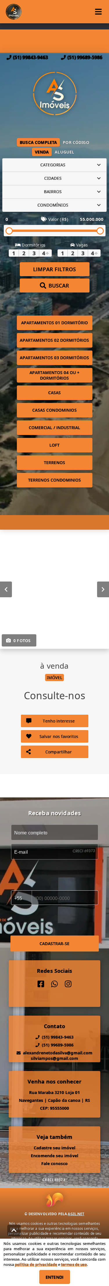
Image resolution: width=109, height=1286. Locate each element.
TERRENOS (54, 462)
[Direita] (103, 589)
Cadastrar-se (54, 943)
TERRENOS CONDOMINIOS (54, 480)
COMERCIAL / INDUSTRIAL (54, 427)
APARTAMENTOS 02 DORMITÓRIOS (54, 340)
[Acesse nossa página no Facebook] (40, 984)
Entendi (54, 1277)
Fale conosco (54, 1163)
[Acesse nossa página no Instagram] (68, 984)
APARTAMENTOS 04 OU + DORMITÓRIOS (55, 375)
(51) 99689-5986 (84, 57)
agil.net (76, 1213)
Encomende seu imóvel (54, 1155)
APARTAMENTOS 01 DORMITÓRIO (54, 322)
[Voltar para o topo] (14, 1230)
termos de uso (74, 1264)
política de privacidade (36, 1264)
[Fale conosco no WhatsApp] (54, 984)
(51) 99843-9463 (30, 57)
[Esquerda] (6, 589)
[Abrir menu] (98, 11)
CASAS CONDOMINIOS (54, 410)
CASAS (54, 392)
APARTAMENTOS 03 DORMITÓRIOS (54, 357)
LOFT (54, 445)
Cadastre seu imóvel (54, 1148)
